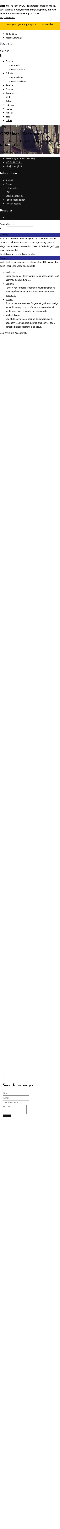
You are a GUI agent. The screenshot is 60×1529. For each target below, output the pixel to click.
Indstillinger (6, 254)
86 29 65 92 (11, 34)
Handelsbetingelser (15, 199)
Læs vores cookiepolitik (23, 266)
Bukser (9, 101)
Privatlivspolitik (13, 203)
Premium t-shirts (18, 70)
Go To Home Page (9, 152)
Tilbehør (10, 105)
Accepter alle (28, 254)
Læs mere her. (47, 25)
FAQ (8, 192)
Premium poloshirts (19, 82)
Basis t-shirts (16, 65)
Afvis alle (17, 254)
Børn (8, 117)
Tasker (9, 109)
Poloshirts (11, 73)
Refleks (9, 113)
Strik (8, 97)
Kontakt (9, 180)
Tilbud (9, 121)
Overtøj (9, 89)
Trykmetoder (12, 188)
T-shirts (9, 61)
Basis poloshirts (18, 77)
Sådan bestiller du (14, 196)
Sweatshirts (11, 93)
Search (3, 224)
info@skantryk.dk (14, 37)
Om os (9, 184)
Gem (2, 333)
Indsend (7, 1116)
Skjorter (10, 85)
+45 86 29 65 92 (14, 162)
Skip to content (7, 17)
